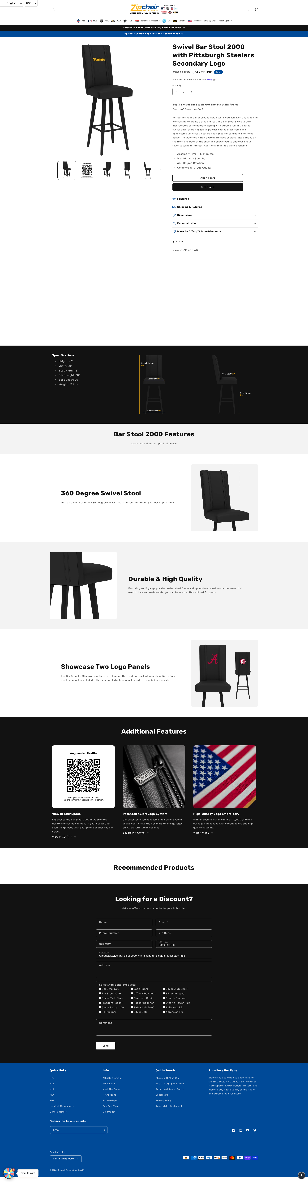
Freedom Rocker (112, 1002)
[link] (154, 384)
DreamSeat (109, 1111)
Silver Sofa (141, 1011)
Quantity (176, 85)
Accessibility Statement (169, 1106)
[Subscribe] (103, 1130)
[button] (53, 9)
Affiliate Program (112, 1078)
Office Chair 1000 (145, 993)
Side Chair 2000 (144, 1007)
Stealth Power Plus (178, 1002)
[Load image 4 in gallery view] (127, 170)
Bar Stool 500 (110, 988)
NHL (52, 1089)
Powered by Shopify (75, 1170)
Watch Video (201, 832)
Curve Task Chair (113, 998)
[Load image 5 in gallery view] (147, 170)
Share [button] (179, 241)
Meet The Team (111, 1089)
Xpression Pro (175, 1011)
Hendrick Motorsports (62, 1106)
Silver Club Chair (177, 988)
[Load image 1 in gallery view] (67, 170)
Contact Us (162, 1094)
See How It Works (134, 832)
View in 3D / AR (62, 836)
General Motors (58, 1111)
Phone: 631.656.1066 (167, 1078)
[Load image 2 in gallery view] (87, 170)
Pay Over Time (111, 1106)
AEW (52, 1094)
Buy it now (208, 187)
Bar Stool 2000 (111, 993)
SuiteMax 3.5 (174, 1007)
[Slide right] (160, 170)
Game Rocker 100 (113, 1007)
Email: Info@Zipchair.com (170, 1083)
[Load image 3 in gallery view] (107, 170)
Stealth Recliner (176, 998)
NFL (52, 1078)
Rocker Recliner (144, 1002)
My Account (109, 1094)
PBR (52, 1100)
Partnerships (110, 1100)
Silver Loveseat (176, 993)
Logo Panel (141, 988)
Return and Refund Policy (170, 1089)
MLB (52, 1083)
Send (106, 1045)
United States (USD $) (64, 1159)
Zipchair (62, 1170)
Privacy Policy (163, 1100)
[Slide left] (53, 170)
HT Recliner (109, 1011)
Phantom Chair (143, 998)
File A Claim (109, 1083)
